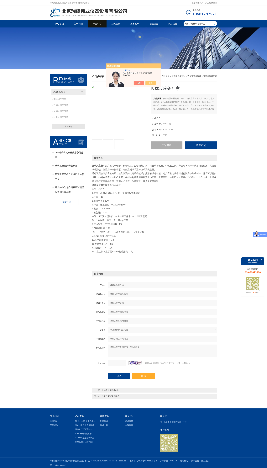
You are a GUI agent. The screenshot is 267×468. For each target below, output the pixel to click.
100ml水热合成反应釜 (84, 425)
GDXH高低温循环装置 (84, 438)
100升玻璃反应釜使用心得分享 (69, 154)
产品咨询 (166, 145)
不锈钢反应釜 (60, 99)
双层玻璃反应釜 (61, 105)
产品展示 (165, 76)
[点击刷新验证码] (135, 363)
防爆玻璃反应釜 (61, 117)
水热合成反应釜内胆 (84, 442)
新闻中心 (104, 416)
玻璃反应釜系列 (60, 92)
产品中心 (97, 23)
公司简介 (54, 421)
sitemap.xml (60, 465)
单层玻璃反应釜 (61, 111)
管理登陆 (184, 461)
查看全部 (68, 126)
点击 (82, 92)
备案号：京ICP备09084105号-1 (143, 461)
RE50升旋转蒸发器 (83, 433)
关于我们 (78, 23)
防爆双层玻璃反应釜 (110, 396)
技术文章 (134, 23)
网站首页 (59, 23)
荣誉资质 (54, 425)
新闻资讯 (116, 23)
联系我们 (172, 23)
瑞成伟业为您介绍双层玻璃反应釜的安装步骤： (69, 189)
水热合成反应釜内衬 (110, 390)
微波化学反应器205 (83, 429)
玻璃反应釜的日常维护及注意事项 (69, 176)
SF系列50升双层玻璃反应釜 (85, 421)
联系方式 (129, 421)
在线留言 (153, 23)
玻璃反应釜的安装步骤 (66, 165)
